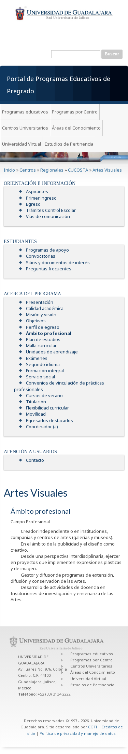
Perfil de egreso (42, 327)
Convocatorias (40, 256)
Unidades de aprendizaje (52, 352)
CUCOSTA (78, 170)
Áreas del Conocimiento (76, 128)
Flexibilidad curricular (47, 408)
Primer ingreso (41, 198)
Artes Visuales (107, 170)
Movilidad (36, 414)
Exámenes (36, 358)
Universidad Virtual (21, 144)
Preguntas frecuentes (48, 269)
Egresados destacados (49, 420)
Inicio (9, 170)
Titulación (36, 402)
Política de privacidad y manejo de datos (78, 733)
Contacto (35, 460)
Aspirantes (37, 191)
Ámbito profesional (48, 333)
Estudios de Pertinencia (69, 144)
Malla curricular (41, 345)
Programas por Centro (75, 112)
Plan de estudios (43, 339)
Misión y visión (41, 314)
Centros (27, 170)
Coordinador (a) (42, 426)
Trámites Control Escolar (51, 210)
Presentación (39, 302)
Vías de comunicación (48, 216)
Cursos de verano (44, 395)
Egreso (33, 204)
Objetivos (36, 321)
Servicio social (40, 377)
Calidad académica (44, 308)
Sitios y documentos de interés (58, 262)
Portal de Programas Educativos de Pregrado (58, 85)
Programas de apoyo (47, 250)
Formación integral (45, 370)
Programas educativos (25, 112)
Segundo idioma (43, 364)
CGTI (92, 726)
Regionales (51, 170)
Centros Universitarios (25, 128)
